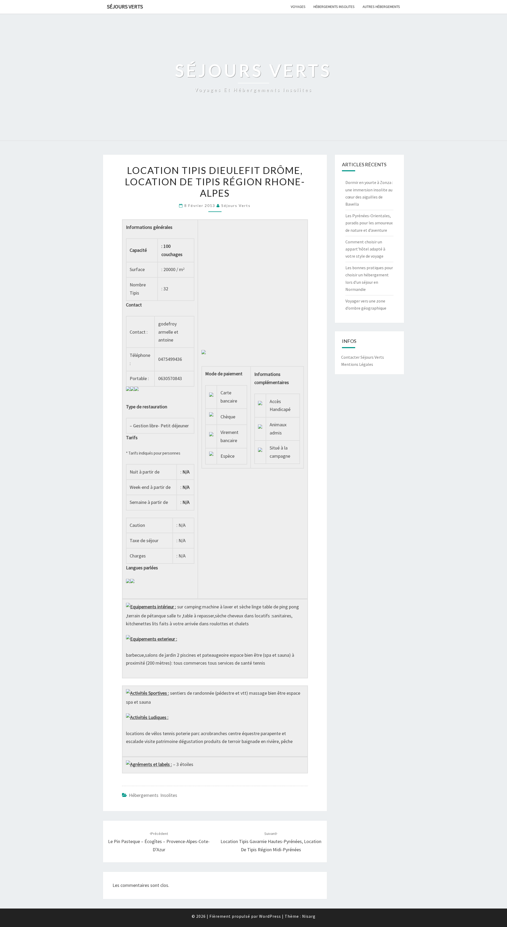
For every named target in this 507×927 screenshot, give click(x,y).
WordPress (270, 916)
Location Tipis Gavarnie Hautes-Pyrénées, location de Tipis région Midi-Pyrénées (270, 841)
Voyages (298, 6)
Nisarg (309, 916)
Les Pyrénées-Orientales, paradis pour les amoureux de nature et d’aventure (369, 223)
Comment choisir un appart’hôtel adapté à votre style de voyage (365, 249)
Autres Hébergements (381, 6)
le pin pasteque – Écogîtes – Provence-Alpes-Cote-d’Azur (159, 841)
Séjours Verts (125, 6)
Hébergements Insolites (334, 6)
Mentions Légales (357, 364)
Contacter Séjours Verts (362, 357)
